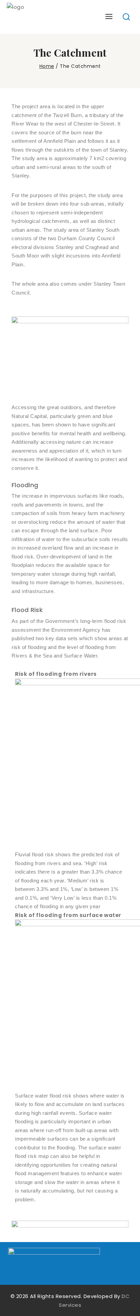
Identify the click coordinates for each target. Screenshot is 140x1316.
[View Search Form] (127, 17)
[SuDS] (42, 17)
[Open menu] (109, 16)
